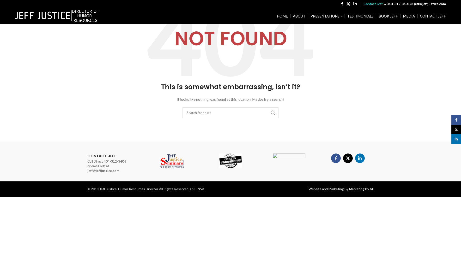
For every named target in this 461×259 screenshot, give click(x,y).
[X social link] (348, 3)
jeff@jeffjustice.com (103, 171)
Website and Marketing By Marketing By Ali (341, 189)
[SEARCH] (273, 112)
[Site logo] (57, 16)
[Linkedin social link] (355, 3)
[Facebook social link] (342, 3)
